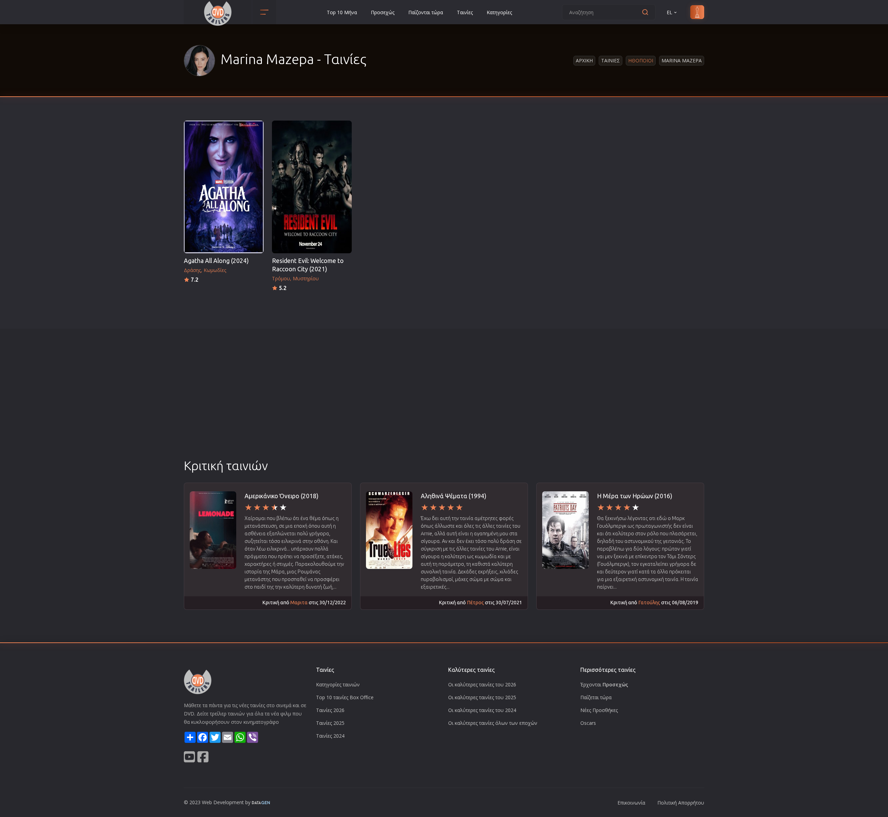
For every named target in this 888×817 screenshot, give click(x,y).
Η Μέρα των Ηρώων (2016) (634, 496)
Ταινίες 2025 (330, 723)
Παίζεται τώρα (596, 697)
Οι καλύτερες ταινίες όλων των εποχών (492, 723)
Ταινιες (610, 60)
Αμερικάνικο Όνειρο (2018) (281, 496)
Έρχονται (604, 684)
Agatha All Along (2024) (216, 260)
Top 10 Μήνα (342, 12)
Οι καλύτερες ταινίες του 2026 (482, 684)
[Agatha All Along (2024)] (224, 187)
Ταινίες (465, 12)
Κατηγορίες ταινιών (338, 684)
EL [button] (669, 12)
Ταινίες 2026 (330, 710)
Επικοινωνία (631, 802)
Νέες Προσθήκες (599, 710)
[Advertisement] (444, 405)
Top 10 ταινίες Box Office (345, 697)
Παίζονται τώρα (425, 12)
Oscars (588, 723)
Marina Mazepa (681, 60)
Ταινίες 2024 (330, 735)
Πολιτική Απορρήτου (680, 802)
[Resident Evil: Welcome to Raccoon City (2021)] (312, 187)
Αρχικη (584, 60)
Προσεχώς (382, 12)
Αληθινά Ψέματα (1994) (453, 496)
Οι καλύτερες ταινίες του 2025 (482, 697)
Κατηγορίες (499, 12)
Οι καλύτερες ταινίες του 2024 (482, 710)
